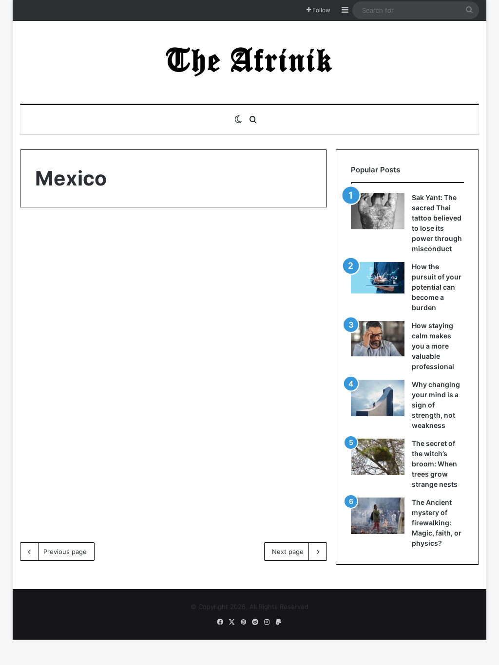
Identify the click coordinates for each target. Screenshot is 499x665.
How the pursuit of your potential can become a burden (436, 287)
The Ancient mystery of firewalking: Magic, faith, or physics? (436, 522)
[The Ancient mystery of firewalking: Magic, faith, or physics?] (377, 516)
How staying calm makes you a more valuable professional (433, 345)
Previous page (65, 551)
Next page (288, 551)
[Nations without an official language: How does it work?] (93, 369)
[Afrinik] (249, 62)
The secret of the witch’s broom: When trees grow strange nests (435, 463)
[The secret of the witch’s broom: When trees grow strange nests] (377, 457)
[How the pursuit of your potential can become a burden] (377, 279)
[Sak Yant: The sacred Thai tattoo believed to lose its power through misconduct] (377, 211)
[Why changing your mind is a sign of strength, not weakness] (377, 398)
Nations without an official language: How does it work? (90, 272)
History (47, 238)
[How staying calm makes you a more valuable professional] (377, 338)
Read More (65, 490)
